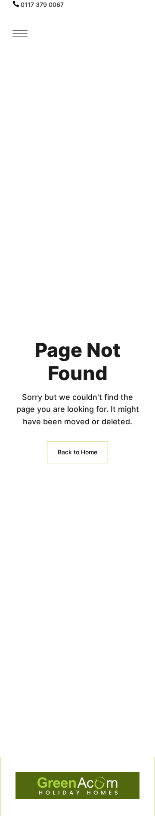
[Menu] (20, 33)
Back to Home (77, 452)
